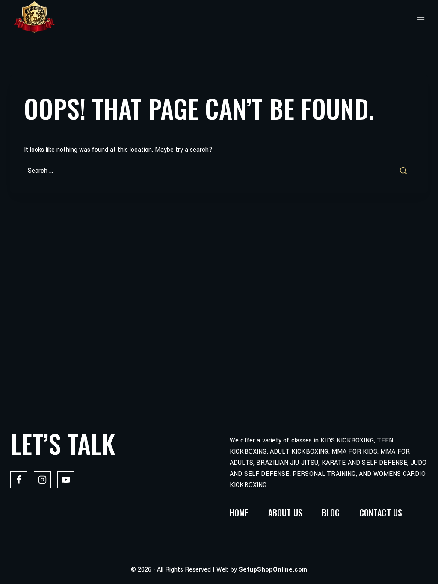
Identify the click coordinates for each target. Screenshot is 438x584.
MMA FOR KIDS (354, 451)
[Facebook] (18, 479)
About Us (285, 512)
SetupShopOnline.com (273, 569)
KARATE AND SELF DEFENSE (365, 462)
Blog (331, 512)
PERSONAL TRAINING (324, 473)
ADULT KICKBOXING (299, 451)
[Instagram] (42, 479)
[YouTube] (65, 479)
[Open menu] (421, 17)
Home (239, 512)
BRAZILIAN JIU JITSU (287, 462)
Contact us (380, 512)
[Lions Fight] (34, 17)
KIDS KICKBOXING (346, 440)
